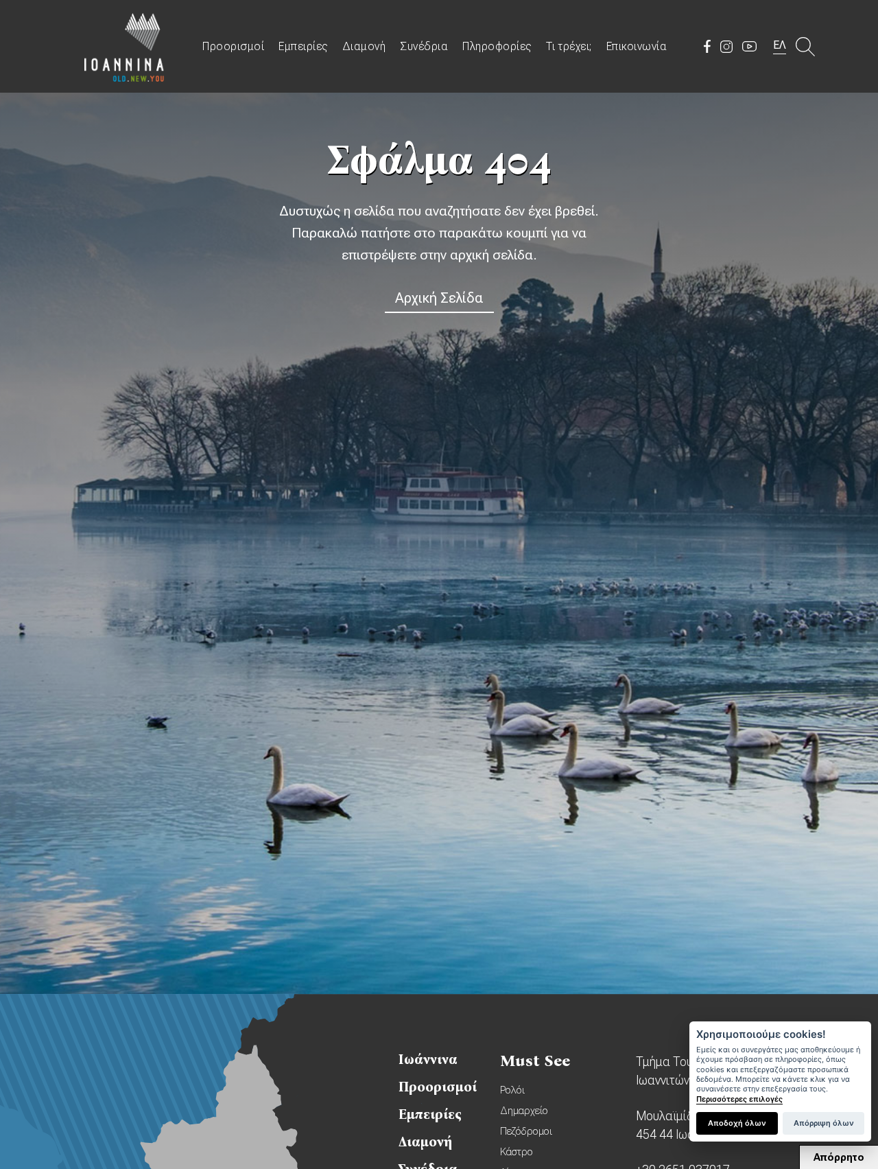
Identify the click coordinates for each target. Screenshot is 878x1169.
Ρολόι (512, 1090)
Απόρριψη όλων (824, 1123)
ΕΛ (779, 44)
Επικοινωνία (636, 46)
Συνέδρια (424, 46)
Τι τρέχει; (569, 46)
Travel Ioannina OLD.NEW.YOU (125, 46)
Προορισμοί (233, 46)
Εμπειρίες (303, 46)
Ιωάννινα (428, 1059)
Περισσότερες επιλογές (739, 1099)
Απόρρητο (839, 1157)
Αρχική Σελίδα (439, 298)
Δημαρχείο (524, 1110)
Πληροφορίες (497, 46)
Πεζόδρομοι (526, 1131)
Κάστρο (516, 1152)
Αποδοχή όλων (737, 1123)
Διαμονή (364, 46)
